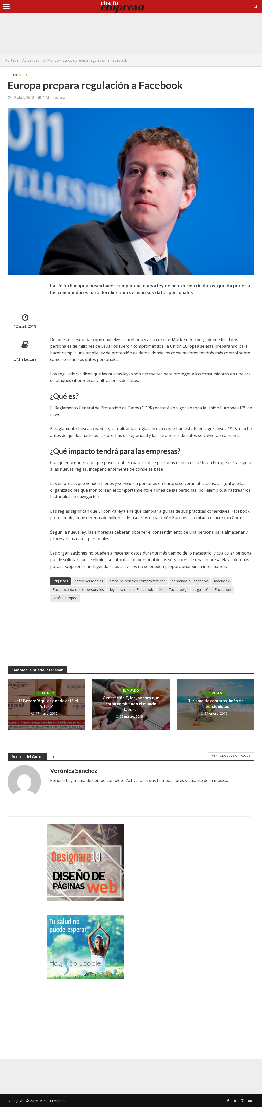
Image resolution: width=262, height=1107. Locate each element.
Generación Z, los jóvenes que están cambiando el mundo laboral (131, 703)
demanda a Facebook (190, 581)
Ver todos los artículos (231, 756)
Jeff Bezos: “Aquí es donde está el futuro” (46, 703)
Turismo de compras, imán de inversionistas (216, 703)
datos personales (88, 581)
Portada (11, 60)
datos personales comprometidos (137, 581)
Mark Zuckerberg (173, 589)
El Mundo (51, 60)
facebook (222, 581)
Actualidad (30, 60)
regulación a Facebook (212, 589)
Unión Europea (65, 597)
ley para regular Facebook (131, 589)
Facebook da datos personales (78, 589)
